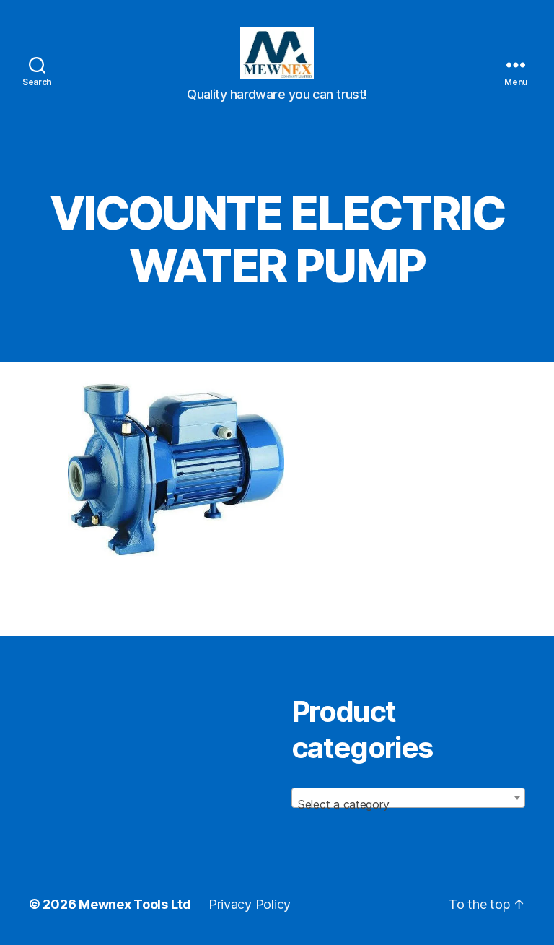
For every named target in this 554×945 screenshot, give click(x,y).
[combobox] (408, 798)
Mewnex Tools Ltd (135, 904)
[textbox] (408, 804)
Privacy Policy (249, 904)
